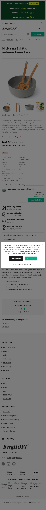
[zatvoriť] (42, 244)
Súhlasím (31, 258)
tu (31, 265)
